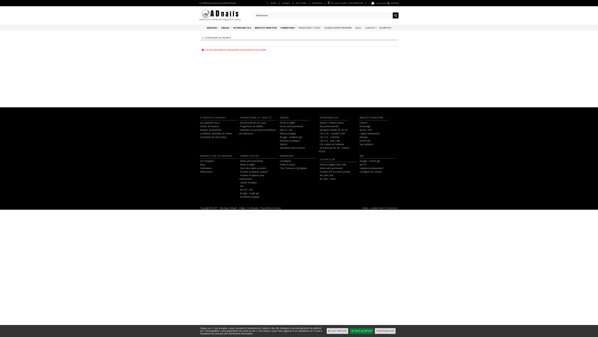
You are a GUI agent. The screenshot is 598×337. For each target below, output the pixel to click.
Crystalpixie (285, 160)
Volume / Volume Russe (332, 122)
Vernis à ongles (247, 164)
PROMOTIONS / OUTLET (309, 27)
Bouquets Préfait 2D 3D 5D (334, 129)
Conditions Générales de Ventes (216, 133)
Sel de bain (365, 140)
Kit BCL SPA (366, 129)
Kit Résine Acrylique (250, 196)
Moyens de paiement (210, 129)
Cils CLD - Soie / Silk (330, 140)
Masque (364, 137)
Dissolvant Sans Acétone (292, 147)
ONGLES (225, 27)
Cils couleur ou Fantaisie (332, 144)
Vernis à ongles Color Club (333, 164)
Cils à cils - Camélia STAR (332, 133)
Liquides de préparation (371, 168)
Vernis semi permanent (251, 160)
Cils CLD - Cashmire (330, 137)
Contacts (370, 27)
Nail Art (283, 144)
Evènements (206, 171)
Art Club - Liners (328, 178)
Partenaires (206, 168)
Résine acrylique (288, 133)
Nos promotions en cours (253, 122)
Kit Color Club (326, 175)
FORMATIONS (287, 27)
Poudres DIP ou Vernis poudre (335, 171)
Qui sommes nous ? (210, 122)
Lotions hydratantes (370, 133)
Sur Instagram (207, 160)
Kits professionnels (329, 126)
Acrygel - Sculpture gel (291, 137)
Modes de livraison (209, 126)
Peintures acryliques (290, 140)
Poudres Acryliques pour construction (251, 177)
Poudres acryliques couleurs (254, 171)
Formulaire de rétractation (213, 137)
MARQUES (212, 27)
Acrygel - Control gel (370, 160)
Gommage (365, 126)
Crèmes (363, 122)
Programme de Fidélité (251, 126)
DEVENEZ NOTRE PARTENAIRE (338, 27)
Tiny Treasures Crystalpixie (293, 168)
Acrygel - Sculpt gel (249, 193)
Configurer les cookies (371, 171)
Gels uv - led (286, 129)
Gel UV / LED (246, 189)
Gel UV (363, 164)
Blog (358, 27)
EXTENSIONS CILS (242, 27)
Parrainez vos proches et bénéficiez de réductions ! (257, 131)
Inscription (385, 27)
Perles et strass (287, 164)
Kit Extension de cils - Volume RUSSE (334, 149)
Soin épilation (366, 144)
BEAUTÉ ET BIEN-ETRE (371, 117)
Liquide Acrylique (248, 182)
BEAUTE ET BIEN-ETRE (266, 27)
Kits (242, 186)
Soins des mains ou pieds (253, 168)
